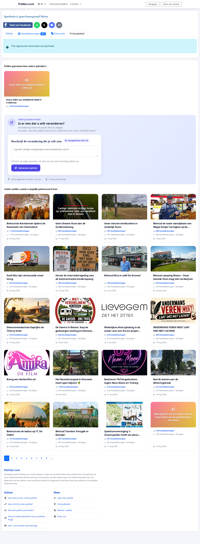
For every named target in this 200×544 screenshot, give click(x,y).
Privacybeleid (77, 33)
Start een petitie (171, 4)
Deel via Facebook (20, 25)
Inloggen (152, 4)
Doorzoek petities (59, 4)
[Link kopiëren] (59, 25)
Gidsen (8, 492)
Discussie (59, 33)
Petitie (9, 33)
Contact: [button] (74, 4)
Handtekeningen (33, 33)
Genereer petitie (27, 167)
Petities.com (26, 4)
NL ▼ (43, 4)
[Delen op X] (44, 25)
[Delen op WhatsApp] (37, 25)
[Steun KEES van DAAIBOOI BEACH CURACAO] (26, 90)
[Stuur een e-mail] (52, 25)
